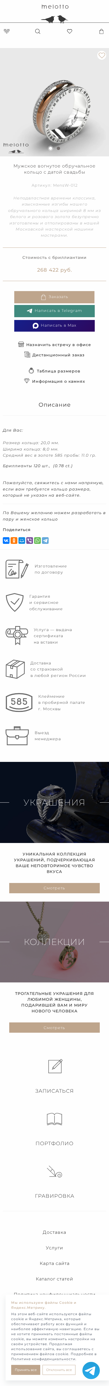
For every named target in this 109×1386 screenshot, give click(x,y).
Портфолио (54, 1143)
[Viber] (29, 540)
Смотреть (54, 887)
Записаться (54, 1091)
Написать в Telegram (58, 310)
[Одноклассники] (14, 540)
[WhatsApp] (37, 540)
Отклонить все (59, 1370)
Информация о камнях (58, 381)
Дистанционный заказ (58, 354)
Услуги (54, 1247)
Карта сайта (55, 1263)
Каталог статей (54, 1279)
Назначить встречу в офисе (58, 344)
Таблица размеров (58, 371)
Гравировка (54, 1196)
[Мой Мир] (21, 540)
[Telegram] (45, 540)
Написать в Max (58, 325)
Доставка (54, 1232)
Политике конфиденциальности (43, 1359)
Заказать (58, 296)
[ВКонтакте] (6, 540)
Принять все (26, 1370)
